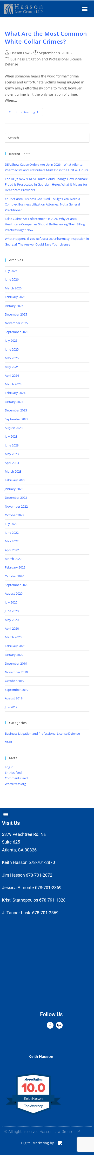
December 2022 (16, 497)
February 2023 (15, 480)
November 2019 (16, 672)
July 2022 (11, 524)
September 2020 (16, 585)
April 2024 (12, 375)
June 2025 (12, 349)
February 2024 (15, 393)
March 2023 (13, 471)
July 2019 (11, 707)
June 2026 (12, 279)
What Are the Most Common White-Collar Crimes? (46, 37)
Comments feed (16, 778)
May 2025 (12, 358)
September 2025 (16, 332)
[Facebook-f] (50, 1025)
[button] (84, 9)
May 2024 (12, 366)
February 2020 (15, 646)
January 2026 (14, 306)
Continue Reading (26, 111)
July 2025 (11, 340)
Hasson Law (19, 53)
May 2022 (12, 541)
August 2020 (13, 593)
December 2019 (16, 663)
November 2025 (16, 323)
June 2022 (12, 532)
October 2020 (14, 576)
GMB (8, 742)
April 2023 (12, 463)
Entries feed (13, 772)
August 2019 (13, 698)
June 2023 (12, 445)
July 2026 (11, 271)
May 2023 (12, 454)
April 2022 (12, 550)
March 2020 (13, 637)
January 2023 (14, 489)
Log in (9, 767)
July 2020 (11, 602)
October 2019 (14, 681)
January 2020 (14, 654)
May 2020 (12, 620)
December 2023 (16, 410)
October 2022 (14, 515)
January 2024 (14, 401)
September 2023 (16, 419)
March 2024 (13, 384)
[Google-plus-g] (59, 1025)
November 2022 (16, 506)
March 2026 (13, 288)
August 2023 (13, 428)
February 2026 (15, 297)
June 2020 (12, 611)
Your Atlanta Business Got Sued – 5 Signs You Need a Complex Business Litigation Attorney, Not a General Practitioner (42, 204)
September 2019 (16, 689)
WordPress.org (15, 784)
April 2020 (12, 628)
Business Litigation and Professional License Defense (42, 733)
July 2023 (11, 436)
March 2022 (13, 559)
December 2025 (16, 314)
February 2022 (15, 567)
